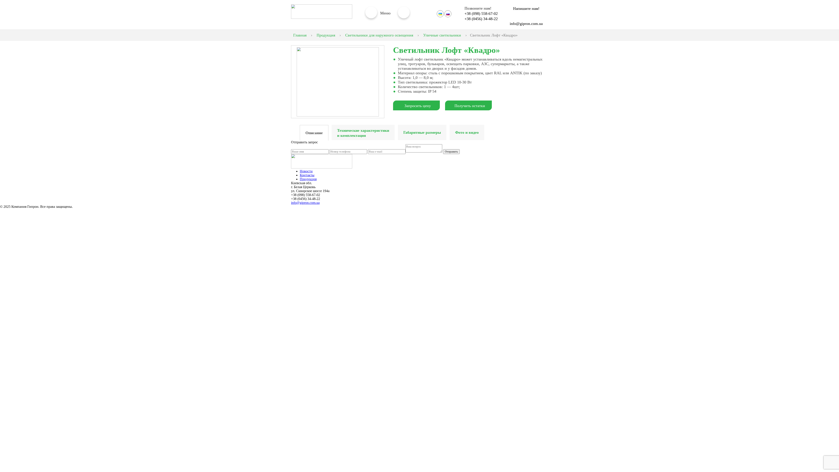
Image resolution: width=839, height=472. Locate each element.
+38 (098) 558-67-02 (481, 13)
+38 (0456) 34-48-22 (481, 19)
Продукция (308, 179)
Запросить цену (417, 106)
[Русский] (447, 13)
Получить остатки (469, 106)
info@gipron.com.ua (526, 23)
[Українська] (440, 13)
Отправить (451, 151)
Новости (306, 171)
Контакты (307, 175)
